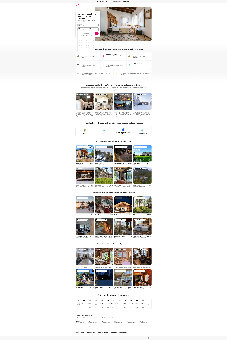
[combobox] (88, 25)
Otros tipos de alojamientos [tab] (92, 317)
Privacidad (86, 338)
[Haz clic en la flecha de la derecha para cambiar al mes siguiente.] (93, 33)
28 (88, 47)
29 (91, 47)
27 (86, 47)
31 (79, 50)
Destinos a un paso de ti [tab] (80, 317)
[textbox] (82, 30)
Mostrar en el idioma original (124, 1)
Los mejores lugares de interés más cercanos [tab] (108, 317)
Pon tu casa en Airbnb (146, 5)
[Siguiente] (116, 90)
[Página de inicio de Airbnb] (79, 5)
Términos (91, 338)
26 (84, 47)
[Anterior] (111, 90)
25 (81, 47)
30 (93, 47)
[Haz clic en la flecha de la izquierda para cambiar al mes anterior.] (79, 33)
